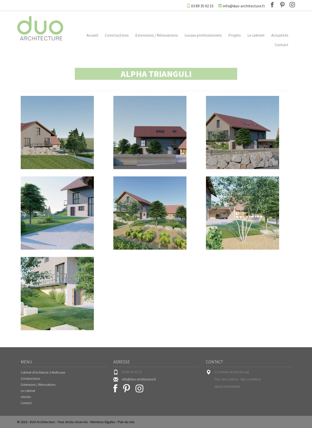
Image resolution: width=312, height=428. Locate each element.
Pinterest (282, 4)
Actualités (279, 35)
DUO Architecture (42, 422)
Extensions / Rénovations (156, 35)
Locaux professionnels (203, 35)
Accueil (92, 35)
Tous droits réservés (73, 422)
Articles (26, 397)
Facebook (272, 4)
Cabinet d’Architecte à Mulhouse (43, 372)
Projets (234, 35)
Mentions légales (102, 422)
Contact (281, 44)
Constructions (117, 35)
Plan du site (126, 422)
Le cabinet (256, 35)
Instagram (292, 4)
